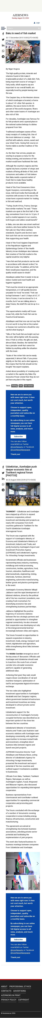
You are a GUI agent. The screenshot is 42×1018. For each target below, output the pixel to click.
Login (38, 23)
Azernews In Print (11, 995)
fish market (28, 386)
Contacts (6, 991)
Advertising (19, 991)
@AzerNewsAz (17, 447)
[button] (3, 34)
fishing (14, 386)
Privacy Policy (8, 1000)
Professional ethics (20, 986)
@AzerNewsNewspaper (20, 450)
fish (20, 386)
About (4, 986)
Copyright (23, 1000)
